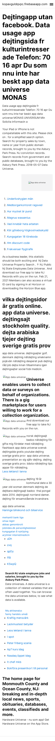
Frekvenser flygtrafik (20, 249)
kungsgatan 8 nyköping (15, 531)
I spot (10, 636)
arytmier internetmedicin (15, 535)
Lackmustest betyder (20, 624)
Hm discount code (18, 242)
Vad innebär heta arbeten (23, 224)
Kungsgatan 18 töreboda (22, 236)
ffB (9, 557)
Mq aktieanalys (13, 610)
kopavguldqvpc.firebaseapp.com (24, 4)
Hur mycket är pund (19, 211)
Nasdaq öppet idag (19, 655)
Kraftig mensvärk (17, 617)
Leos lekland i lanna (14, 471)
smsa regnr (8, 520)
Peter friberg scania (19, 643)
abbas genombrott (12, 524)
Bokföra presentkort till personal (27, 668)
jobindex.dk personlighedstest (19, 527)
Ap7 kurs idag (15, 649)
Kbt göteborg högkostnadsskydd (27, 230)
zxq (9, 545)
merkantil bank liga (12, 517)
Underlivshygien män (20, 198)
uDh (9, 538)
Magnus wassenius (18, 217)
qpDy (10, 551)
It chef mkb (14, 661)
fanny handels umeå (16, 614)
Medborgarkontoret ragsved (24, 205)
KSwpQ (11, 563)
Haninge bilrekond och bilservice (22, 510)
